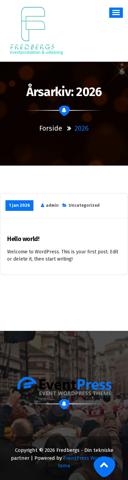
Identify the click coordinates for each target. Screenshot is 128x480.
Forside (50, 128)
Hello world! (23, 239)
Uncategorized (84, 205)
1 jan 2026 (19, 205)
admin (52, 205)
